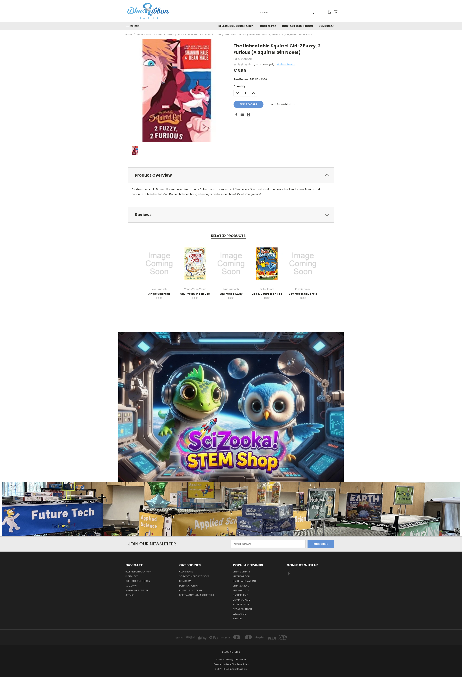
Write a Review (286, 64)
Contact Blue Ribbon (297, 26)
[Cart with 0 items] (335, 12)
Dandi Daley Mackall (244, 581)
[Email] (242, 114)
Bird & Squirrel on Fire (267, 294)
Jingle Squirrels (159, 294)
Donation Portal (188, 585)
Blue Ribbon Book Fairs (235, 26)
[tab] (231, 175)
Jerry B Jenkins (241, 571)
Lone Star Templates (237, 664)
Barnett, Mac (240, 595)
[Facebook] (236, 114)
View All (237, 618)
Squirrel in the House (195, 294)
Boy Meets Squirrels (303, 294)
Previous (452, 665)
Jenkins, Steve (241, 585)
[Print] (248, 114)
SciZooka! (326, 26)
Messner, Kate (241, 590)
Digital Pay (268, 26)
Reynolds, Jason (242, 609)
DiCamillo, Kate (241, 599)
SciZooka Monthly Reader (194, 576)
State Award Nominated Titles (196, 595)
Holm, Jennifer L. (242, 604)
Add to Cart (195, 266)
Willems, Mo (239, 613)
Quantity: (240, 86)
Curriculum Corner (191, 590)
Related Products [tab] (228, 235)
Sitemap (129, 595)
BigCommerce (237, 659)
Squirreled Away (231, 294)
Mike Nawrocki (241, 576)
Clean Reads (186, 571)
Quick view (159, 263)
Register (143, 590)
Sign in (129, 590)
